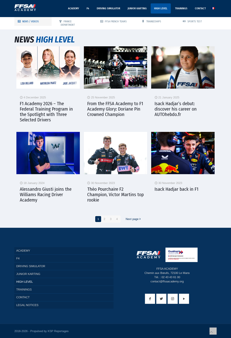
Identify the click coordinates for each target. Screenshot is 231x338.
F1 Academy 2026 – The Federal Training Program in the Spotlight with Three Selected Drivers (46, 112)
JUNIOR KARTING (28, 274)
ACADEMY (23, 250)
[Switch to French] (213, 8)
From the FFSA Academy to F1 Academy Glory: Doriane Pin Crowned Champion (115, 109)
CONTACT (23, 297)
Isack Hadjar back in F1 (176, 189)
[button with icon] (150, 299)
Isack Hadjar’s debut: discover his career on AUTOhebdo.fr (176, 109)
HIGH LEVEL (24, 281)
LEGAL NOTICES (27, 305)
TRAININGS (24, 289)
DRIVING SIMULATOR (30, 266)
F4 (17, 258)
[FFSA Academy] (25, 7)
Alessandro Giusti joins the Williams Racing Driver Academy (46, 194)
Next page (132, 219)
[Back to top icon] (213, 331)
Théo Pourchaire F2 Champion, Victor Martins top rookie (115, 194)
